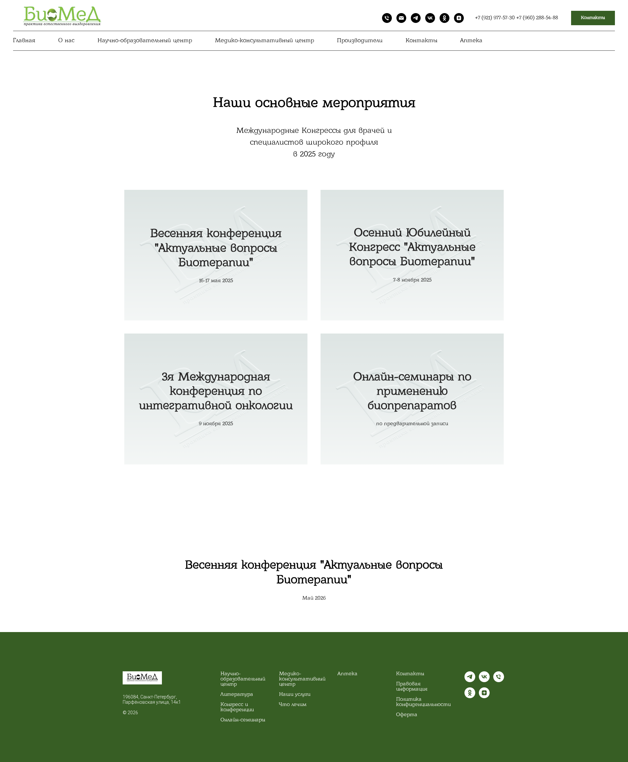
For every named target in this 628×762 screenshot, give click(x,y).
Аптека (471, 41)
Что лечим (292, 704)
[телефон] (498, 680)
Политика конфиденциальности (423, 702)
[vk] (430, 18)
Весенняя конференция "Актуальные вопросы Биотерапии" (216, 248)
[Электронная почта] (401, 18)
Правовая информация (411, 686)
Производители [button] (360, 41)
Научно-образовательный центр (242, 679)
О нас (66, 41)
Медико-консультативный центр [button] (264, 41)
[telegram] (416, 18)
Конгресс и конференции (237, 707)
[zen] (459, 18)
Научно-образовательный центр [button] (144, 41)
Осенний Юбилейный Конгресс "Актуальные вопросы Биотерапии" (412, 247)
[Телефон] (387, 18)
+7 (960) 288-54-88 (537, 18)
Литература (236, 694)
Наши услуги (294, 694)
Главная (24, 41)
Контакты (421, 41)
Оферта (406, 714)
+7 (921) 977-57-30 (495, 18)
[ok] (444, 18)
